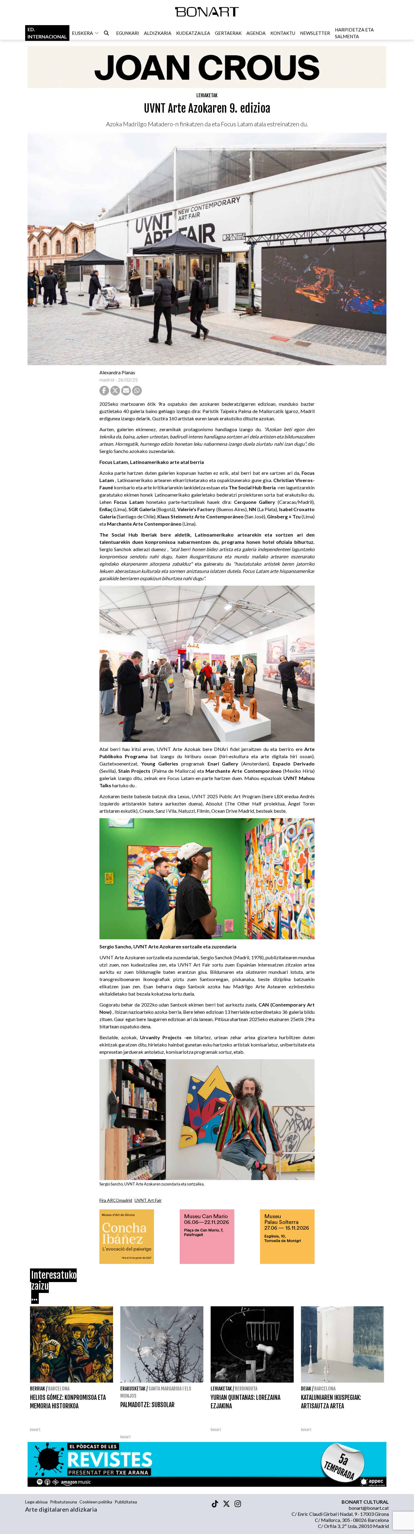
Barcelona (58, 1389)
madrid (106, 379)
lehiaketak (207, 95)
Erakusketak (132, 1389)
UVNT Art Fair (148, 1200)
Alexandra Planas (117, 372)
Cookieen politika (95, 1501)
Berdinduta (246, 1389)
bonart (35, 1429)
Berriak (37, 1389)
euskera (82, 33)
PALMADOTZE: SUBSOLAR (147, 1405)
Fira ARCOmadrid (115, 1200)
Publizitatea (126, 1501)
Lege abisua (36, 1501)
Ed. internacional (47, 32)
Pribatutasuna (63, 1501)
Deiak (306, 1389)
